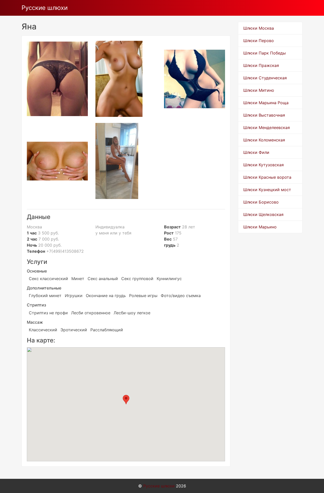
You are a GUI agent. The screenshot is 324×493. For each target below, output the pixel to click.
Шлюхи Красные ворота (267, 177)
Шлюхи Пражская (261, 65)
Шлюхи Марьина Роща (266, 102)
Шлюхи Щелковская (263, 214)
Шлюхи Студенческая (265, 77)
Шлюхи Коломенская (264, 139)
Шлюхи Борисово (261, 202)
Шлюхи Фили (256, 152)
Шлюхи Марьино (260, 226)
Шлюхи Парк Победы (264, 53)
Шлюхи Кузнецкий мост (267, 189)
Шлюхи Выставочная (264, 115)
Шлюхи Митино (258, 90)
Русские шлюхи (45, 7)
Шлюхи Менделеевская (266, 127)
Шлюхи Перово (258, 40)
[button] (126, 399)
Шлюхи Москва (258, 28)
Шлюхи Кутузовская (263, 164)
